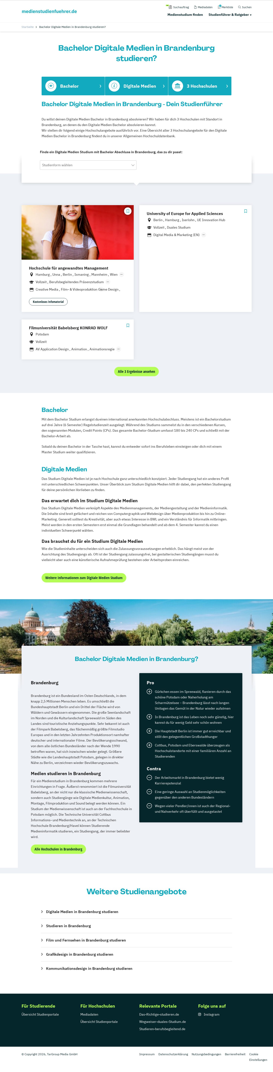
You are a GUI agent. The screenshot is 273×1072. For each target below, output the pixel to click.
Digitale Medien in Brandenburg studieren (82, 911)
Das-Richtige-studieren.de (159, 1014)
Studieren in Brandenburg (68, 925)
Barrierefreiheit (235, 1054)
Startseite (28, 27)
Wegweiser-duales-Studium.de (162, 1022)
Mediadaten (89, 1014)
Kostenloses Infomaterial (48, 302)
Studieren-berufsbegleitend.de (162, 1029)
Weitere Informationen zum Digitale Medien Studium (84, 577)
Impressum (147, 1054)
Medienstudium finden (185, 14)
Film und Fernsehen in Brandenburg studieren (86, 940)
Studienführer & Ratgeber (229, 14)
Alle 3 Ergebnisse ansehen (136, 371)
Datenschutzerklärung (173, 1054)
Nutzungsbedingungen (206, 1054)
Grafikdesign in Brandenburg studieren (79, 954)
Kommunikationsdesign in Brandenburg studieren (89, 968)
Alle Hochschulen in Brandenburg (58, 849)
